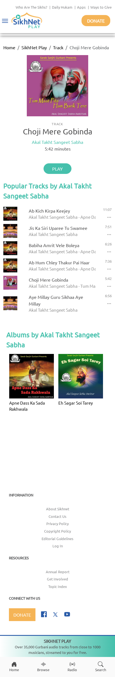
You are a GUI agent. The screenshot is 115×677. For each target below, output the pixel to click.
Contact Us (57, 516)
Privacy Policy (57, 523)
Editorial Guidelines (57, 538)
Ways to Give (101, 7)
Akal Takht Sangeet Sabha (57, 142)
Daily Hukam (62, 7)
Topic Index (57, 586)
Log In (57, 545)
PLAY (57, 168)
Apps (81, 7)
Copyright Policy (57, 531)
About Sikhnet (57, 508)
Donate (96, 20)
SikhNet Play (34, 47)
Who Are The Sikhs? (31, 7)
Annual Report (58, 571)
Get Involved (57, 579)
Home (9, 47)
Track (58, 47)
